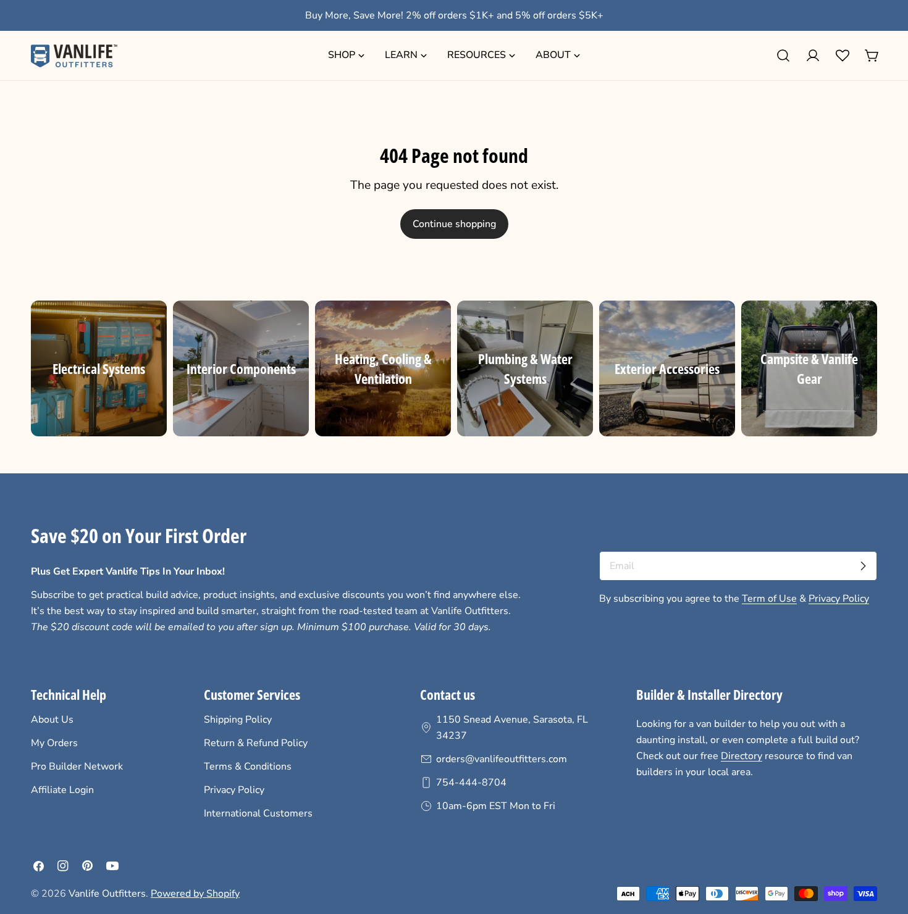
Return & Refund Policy (256, 743)
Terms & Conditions (248, 766)
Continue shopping (454, 224)
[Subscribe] (863, 566)
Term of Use (769, 598)
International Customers (258, 813)
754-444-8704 (471, 782)
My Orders (54, 743)
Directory (741, 756)
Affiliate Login (62, 790)
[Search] (783, 55)
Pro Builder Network (77, 766)
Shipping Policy (238, 719)
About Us (52, 719)
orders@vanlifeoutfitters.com (501, 759)
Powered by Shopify (195, 893)
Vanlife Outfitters (107, 893)
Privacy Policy (839, 598)
